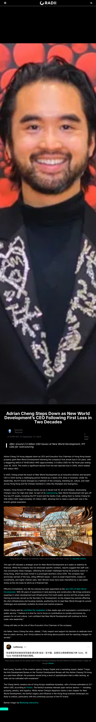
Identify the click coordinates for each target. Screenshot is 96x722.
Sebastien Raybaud (18, 431)
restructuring (51, 493)
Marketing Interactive (29, 702)
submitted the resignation (34, 610)
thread (51, 663)
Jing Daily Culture (79, 559)
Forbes (29, 687)
